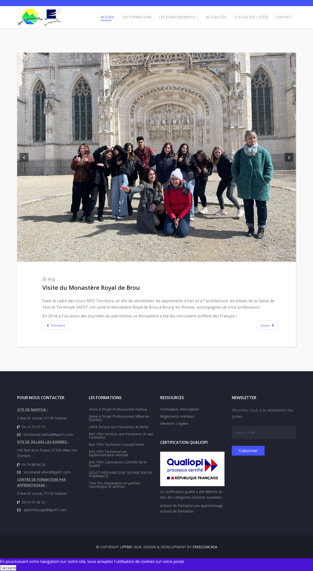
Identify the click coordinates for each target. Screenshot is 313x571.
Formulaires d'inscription (179, 409)
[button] (24, 157)
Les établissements (177, 17)
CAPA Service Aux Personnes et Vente (119, 427)
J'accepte (8, 568)
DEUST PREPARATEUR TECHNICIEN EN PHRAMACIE (120, 474)
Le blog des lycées (251, 17)
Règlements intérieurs (177, 416)
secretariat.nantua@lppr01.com (48, 434)
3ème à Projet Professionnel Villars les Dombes (119, 418)
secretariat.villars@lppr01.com (47, 472)
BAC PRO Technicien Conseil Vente (116, 444)
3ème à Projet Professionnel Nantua (118, 409)
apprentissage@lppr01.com (45, 509)
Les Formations (137, 17)
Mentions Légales (174, 423)
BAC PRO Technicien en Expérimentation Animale (108, 453)
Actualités (216, 17)
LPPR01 (126, 547)
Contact (284, 17)
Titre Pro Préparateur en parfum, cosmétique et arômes (115, 485)
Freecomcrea (204, 547)
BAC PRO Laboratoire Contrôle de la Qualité (117, 464)
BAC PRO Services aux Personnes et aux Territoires (121, 436)
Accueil (108, 17)
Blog (51, 279)
